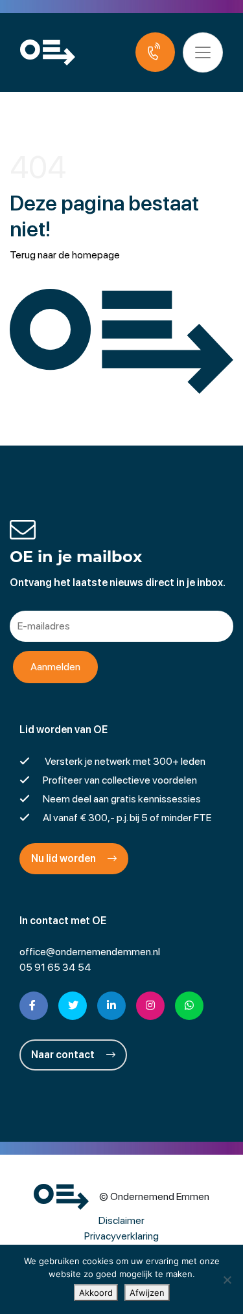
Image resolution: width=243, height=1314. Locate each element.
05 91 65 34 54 (55, 967)
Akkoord (96, 1292)
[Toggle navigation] (203, 52)
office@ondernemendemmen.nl (89, 952)
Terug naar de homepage (65, 255)
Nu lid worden (64, 858)
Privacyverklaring (121, 1236)
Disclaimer (121, 1220)
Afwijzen (147, 1292)
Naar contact (64, 1054)
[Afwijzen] (226, 1279)
